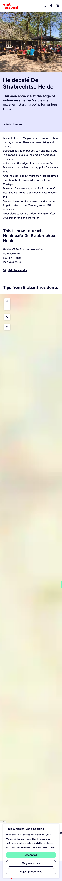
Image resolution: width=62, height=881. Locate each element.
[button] (7, 301)
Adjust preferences (31, 871)
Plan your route (12, 262)
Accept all (31, 855)
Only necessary (31, 863)
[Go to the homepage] (12, 6)
